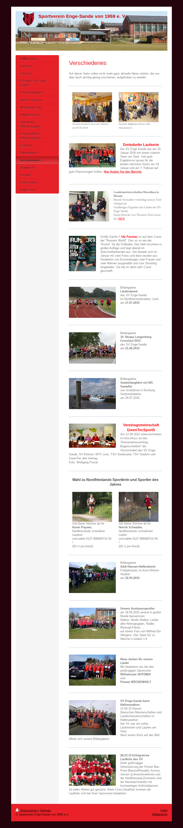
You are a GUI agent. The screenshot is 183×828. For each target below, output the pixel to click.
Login (163, 810)
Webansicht (159, 814)
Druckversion (29, 810)
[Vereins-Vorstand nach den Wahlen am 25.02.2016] (92, 107)
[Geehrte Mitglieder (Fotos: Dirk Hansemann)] (138, 107)
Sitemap (45, 810)
